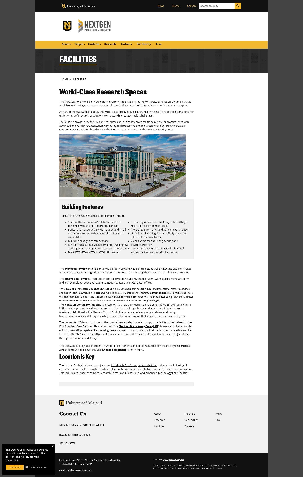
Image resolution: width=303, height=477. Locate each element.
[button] (36, 467)
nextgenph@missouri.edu (74, 434)
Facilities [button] (93, 44)
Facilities (159, 426)
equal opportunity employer (173, 460)
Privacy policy (217, 468)
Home (64, 79)
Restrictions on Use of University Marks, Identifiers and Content (177, 468)
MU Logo (64, 6)
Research (110, 44)
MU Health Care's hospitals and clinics (134, 365)
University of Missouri (81, 6)
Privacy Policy (22, 456)
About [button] (66, 44)
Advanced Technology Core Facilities (167, 373)
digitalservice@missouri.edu (79, 470)
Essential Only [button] (15, 467)
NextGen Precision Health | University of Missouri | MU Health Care (105, 26)
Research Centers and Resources (119, 373)
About (157, 413)
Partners (126, 44)
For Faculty (144, 44)
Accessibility (206, 468)
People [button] (79, 44)
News (161, 6)
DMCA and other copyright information (222, 465)
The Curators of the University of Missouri (176, 465)
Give (158, 44)
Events (176, 6)
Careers (191, 6)
